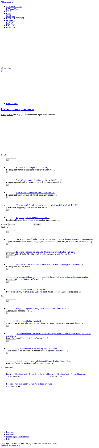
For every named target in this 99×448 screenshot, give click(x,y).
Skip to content (7, 2)
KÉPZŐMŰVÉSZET (15, 18)
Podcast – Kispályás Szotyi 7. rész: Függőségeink (68, 374)
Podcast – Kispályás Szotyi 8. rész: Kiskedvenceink (27, 374)
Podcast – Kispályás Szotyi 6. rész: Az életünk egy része (29, 384)
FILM (8, 13)
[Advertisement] (49, 49)
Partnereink (10, 434)
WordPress (15, 446)
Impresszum (11, 432)
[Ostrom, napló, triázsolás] (28, 99)
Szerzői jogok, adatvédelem (17, 437)
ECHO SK (10, 27)
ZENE (9, 11)
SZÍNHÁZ (10, 16)
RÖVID (9, 23)
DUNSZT (10, 20)
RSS (8, 439)
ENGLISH (10, 25)
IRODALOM (12, 9)
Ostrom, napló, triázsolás (17, 109)
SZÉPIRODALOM (14, 6)
